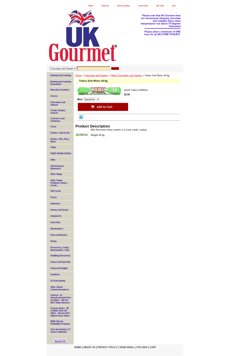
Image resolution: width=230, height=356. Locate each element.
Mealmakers (56, 228)
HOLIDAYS (55, 216)
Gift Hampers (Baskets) (57, 167)
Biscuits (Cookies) (59, 90)
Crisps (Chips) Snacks (57, 111)
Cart (174, 6)
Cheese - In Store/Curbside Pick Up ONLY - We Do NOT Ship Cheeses (60, 299)
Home (78, 75)
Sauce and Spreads (60, 262)
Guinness (55, 203)
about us (105, 6)
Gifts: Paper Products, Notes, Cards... (59, 183)
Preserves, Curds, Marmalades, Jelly (59, 248)
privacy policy (123, 6)
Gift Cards (55, 191)
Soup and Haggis (59, 268)
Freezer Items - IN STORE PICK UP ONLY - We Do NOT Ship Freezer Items (60, 312)
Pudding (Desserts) (60, 255)
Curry (53, 126)
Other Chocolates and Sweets (126, 75)
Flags (53, 147)
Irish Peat (55, 222)
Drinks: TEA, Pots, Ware (59, 140)
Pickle (53, 241)
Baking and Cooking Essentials (60, 82)
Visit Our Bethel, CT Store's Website (60, 330)
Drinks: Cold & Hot (60, 133)
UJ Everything (57, 281)
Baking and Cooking (60, 75)
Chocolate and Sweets (96, 75)
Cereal (53, 96)
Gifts (52, 160)
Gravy (53, 197)
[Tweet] (81, 118)
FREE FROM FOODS (60, 153)
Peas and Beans (58, 235)
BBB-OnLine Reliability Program (60, 322)
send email (143, 6)
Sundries (55, 274)
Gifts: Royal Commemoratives (59, 288)
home (90, 6)
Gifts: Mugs (56, 174)
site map (160, 6)
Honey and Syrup (59, 210)
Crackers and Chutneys (57, 119)
